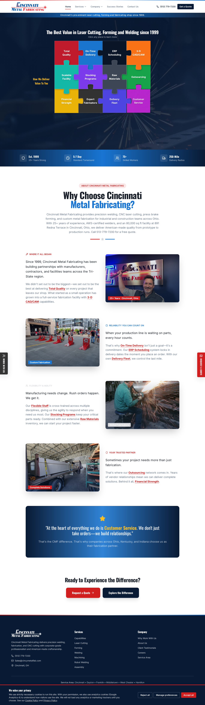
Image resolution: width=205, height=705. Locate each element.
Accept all (189, 695)
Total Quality (57, 288)
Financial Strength (147, 481)
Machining (79, 657)
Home (68, 6)
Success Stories (115, 6)
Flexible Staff (39, 405)
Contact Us (133, 6)
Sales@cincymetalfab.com (28, 660)
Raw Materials (89, 419)
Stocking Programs (62, 414)
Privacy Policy (50, 700)
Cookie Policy (31, 700)
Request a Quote (81, 593)
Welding (78, 652)
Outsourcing (136, 472)
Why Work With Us (147, 638)
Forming (78, 648)
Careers (141, 652)
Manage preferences (166, 695)
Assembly (79, 667)
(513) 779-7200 (168, 6)
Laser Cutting (81, 643)
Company (95, 6)
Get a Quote (185, 6)
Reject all (145, 695)
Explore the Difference (121, 593)
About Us (142, 643)
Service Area (144, 657)
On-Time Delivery (132, 345)
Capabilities (80, 638)
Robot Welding (81, 662)
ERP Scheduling (139, 349)
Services (79, 6)
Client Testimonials (147, 648)
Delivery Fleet (121, 358)
